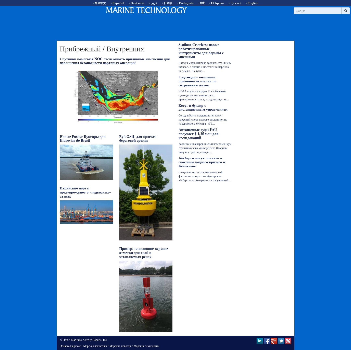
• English (252, 3)
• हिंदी (201, 3)
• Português (185, 3)
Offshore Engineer (70, 346)
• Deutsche (136, 3)
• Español (117, 3)
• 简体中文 (99, 3)
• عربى (153, 3)
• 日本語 (167, 3)
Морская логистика (95, 346)
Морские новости (120, 346)
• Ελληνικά (216, 3)
